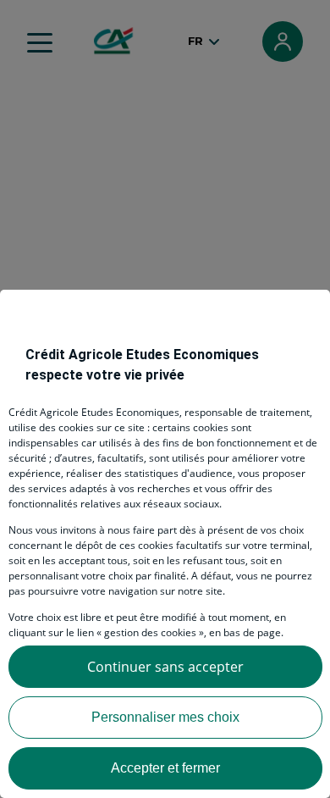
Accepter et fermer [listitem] (165, 768)
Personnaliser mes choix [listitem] (165, 717)
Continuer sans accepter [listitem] (165, 666)
